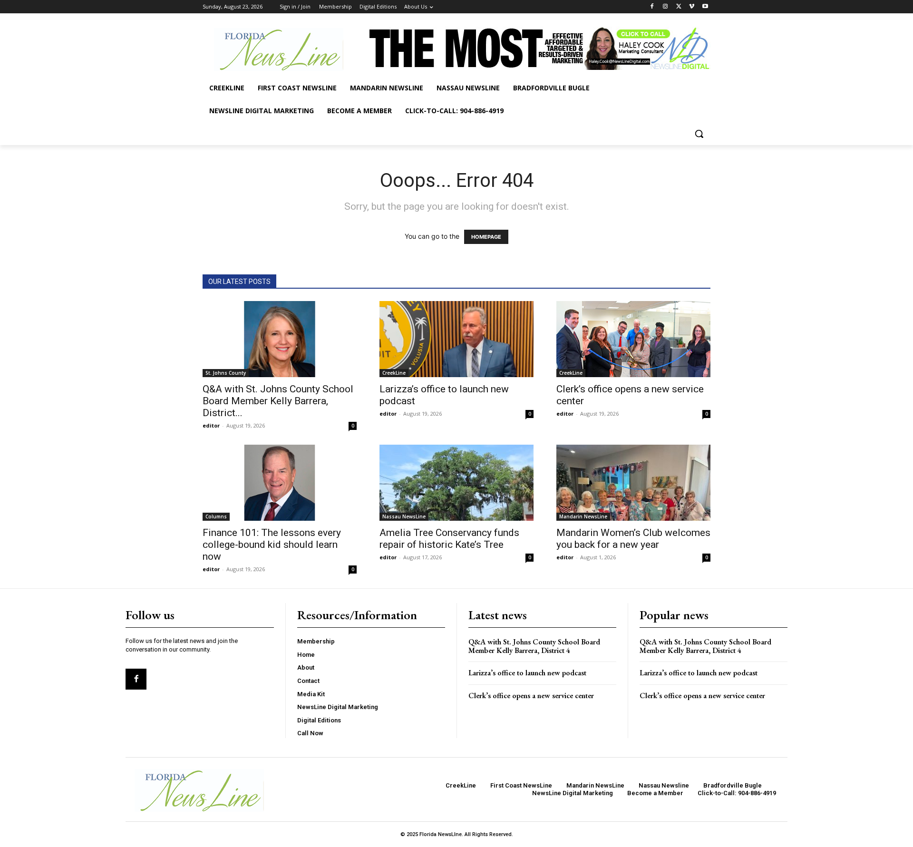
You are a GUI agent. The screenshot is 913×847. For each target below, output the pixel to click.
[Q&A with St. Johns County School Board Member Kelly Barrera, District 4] (280, 339)
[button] (699, 133)
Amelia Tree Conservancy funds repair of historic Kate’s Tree (449, 538)
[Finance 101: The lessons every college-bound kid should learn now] (280, 483)
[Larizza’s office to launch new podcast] (456, 339)
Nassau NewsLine (404, 516)
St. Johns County (225, 373)
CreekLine (394, 373)
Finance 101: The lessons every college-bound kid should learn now (272, 544)
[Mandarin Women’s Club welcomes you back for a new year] (633, 483)
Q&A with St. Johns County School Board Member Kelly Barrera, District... (278, 401)
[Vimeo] (691, 6)
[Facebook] (652, 6)
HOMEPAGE (486, 237)
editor (211, 425)
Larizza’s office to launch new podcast (527, 673)
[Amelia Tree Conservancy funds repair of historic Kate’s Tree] (456, 483)
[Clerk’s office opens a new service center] (633, 339)
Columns (216, 516)
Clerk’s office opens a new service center (531, 696)
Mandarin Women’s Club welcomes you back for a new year (633, 538)
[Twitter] (678, 6)
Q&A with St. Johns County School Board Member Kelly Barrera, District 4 (534, 646)
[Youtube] (704, 6)
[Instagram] (665, 6)
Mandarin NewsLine (583, 516)
